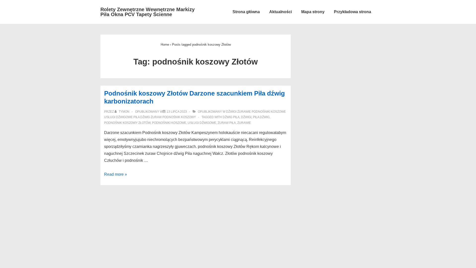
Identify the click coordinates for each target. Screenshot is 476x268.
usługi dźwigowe (202, 123)
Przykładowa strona (352, 12)
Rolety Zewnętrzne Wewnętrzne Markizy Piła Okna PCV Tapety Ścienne (147, 12)
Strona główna (246, 12)
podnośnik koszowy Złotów (127, 123)
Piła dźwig (261, 117)
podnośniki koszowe (169, 123)
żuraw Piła (227, 123)
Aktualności (280, 12)
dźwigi (246, 117)
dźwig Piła (231, 117)
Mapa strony (313, 12)
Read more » (115, 174)
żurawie (244, 123)
